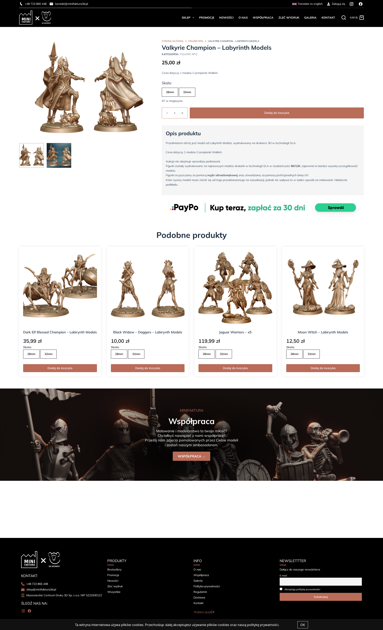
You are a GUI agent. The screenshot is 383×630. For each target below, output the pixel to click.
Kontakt (328, 17)
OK (302, 625)
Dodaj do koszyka (276, 113)
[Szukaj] (344, 17)
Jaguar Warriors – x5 (235, 332)
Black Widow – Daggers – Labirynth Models (147, 332)
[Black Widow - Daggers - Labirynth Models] (148, 288)
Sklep (186, 17)
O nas (243, 17)
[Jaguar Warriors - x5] (235, 288)
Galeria (310, 17)
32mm (187, 92)
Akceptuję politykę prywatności (302, 589)
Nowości (226, 17)
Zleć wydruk (288, 17)
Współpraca (263, 17)
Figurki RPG (188, 54)
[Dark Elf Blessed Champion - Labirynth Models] (60, 288)
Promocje (206, 17)
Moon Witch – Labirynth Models (323, 332)
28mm (170, 92)
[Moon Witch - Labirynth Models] (323, 288)
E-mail (283, 575)
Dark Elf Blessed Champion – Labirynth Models (60, 332)
